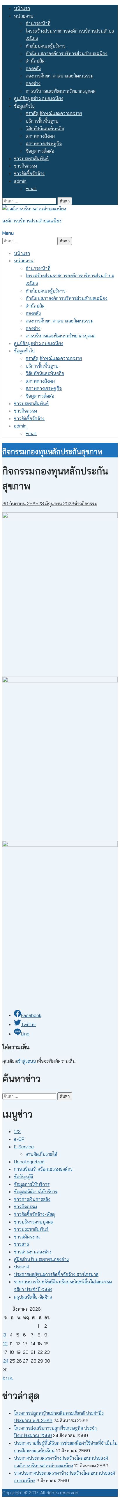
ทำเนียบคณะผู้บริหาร (46, 46)
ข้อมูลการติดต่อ (40, 151)
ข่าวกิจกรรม (25, 166)
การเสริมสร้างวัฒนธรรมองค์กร (43, 1169)
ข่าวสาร (21, 1244)
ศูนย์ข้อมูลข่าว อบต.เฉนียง (38, 98)
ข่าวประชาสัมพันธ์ (31, 158)
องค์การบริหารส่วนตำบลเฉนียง (31, 221)
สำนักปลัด (35, 61)
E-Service (24, 1147)
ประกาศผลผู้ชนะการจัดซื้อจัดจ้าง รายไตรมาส (56, 1274)
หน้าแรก (22, 8)
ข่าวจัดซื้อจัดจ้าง (29, 173)
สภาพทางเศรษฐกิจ (44, 143)
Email (31, 188)
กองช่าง (33, 83)
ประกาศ (21, 1267)
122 (17, 1131)
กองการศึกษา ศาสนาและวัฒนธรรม (59, 76)
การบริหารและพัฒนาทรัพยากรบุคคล (61, 91)
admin (20, 181)
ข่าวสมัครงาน (27, 1237)
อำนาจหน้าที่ (38, 23)
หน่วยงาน (23, 16)
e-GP (19, 1139)
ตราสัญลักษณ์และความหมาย (54, 113)
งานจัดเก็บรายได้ (41, 1154)
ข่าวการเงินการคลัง (32, 1199)
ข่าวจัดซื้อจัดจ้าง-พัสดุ (34, 1214)
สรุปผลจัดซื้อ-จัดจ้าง (33, 1297)
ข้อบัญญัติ (23, 1176)
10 (5, 1343)
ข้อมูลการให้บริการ (32, 1184)
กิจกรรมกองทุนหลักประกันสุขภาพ (52, 451)
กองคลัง (33, 68)
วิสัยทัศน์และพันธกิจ (45, 128)
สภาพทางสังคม (40, 136)
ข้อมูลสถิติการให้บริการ (35, 1191)
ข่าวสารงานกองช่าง (33, 1252)
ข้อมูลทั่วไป (24, 106)
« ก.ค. (7, 1378)
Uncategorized (29, 1162)
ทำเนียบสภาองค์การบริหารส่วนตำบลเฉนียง (66, 53)
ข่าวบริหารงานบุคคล (33, 1222)
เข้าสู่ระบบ (26, 1061)
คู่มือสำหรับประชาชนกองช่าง (41, 1259)
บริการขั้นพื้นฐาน (42, 121)
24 (5, 1361)
